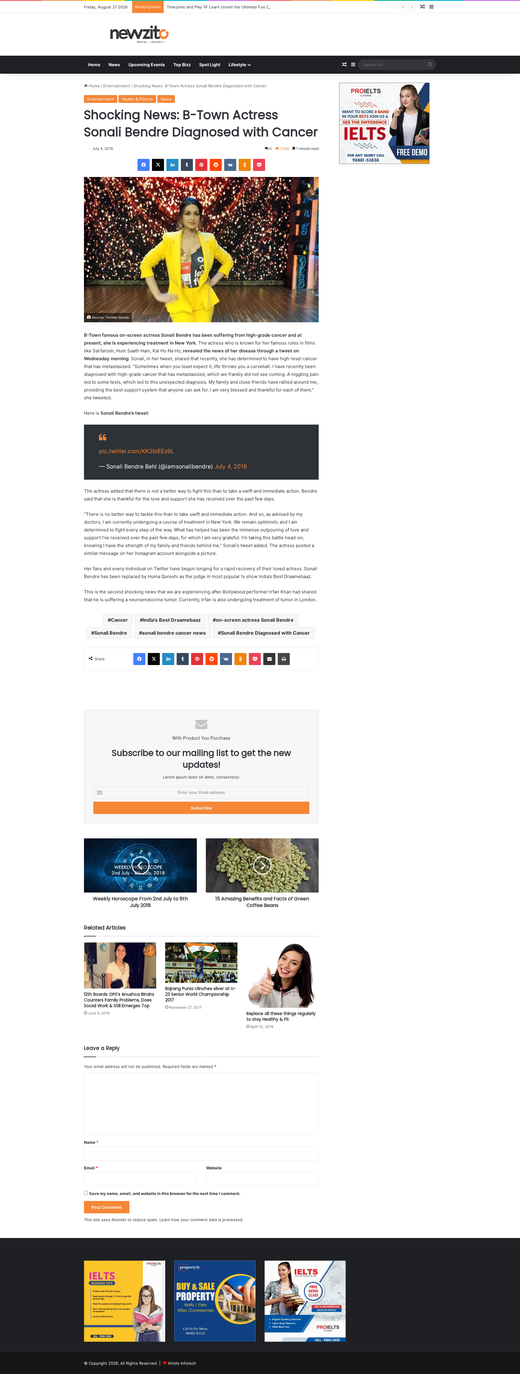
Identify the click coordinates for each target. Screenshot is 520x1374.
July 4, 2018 (231, 466)
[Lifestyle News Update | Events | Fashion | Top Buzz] (139, 34)
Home (94, 64)
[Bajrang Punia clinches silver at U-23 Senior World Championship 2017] (201, 962)
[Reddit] (216, 165)
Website (214, 1167)
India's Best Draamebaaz (172, 620)
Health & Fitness (137, 99)
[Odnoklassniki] (245, 165)
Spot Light (209, 64)
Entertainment (116, 85)
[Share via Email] (269, 659)
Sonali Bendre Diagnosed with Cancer (265, 633)
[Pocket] (259, 165)
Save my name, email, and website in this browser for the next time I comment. (164, 1193)
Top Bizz (182, 64)
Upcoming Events (146, 64)
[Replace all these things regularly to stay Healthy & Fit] (282, 974)
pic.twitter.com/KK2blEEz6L (136, 451)
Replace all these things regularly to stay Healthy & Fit (281, 1016)
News (114, 64)
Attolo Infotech (182, 1363)
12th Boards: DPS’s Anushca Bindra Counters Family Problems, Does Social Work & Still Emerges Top (119, 1000)
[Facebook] (144, 165)
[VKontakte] (230, 165)
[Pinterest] (201, 165)
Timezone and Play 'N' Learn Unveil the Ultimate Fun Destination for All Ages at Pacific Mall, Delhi (258, 7)
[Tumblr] (187, 165)
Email (91, 1167)
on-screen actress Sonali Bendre (255, 620)
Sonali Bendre (110, 633)
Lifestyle (237, 64)
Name (91, 1142)
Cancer (119, 620)
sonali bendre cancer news (174, 633)
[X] (158, 165)
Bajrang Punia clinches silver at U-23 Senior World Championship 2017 (200, 994)
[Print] (284, 659)
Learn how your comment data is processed (200, 1219)
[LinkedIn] (172, 165)
